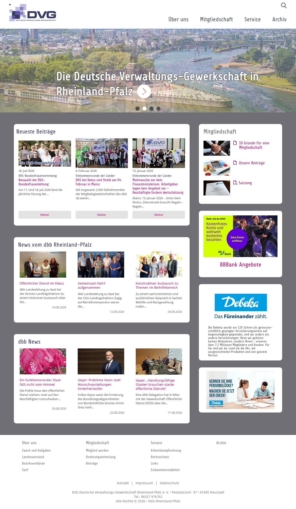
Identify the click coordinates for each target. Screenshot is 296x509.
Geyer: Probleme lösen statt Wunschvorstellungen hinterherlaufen (99, 384)
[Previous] (4, 71)
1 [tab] (138, 108)
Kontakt (123, 483)
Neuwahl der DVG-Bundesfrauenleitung (33, 182)
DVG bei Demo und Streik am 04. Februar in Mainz (99, 182)
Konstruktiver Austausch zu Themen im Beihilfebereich (157, 285)
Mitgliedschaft (216, 19)
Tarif (25, 470)
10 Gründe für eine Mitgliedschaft (254, 145)
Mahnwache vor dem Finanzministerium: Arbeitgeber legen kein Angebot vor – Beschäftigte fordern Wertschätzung (158, 186)
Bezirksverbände (33, 463)
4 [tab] (158, 108)
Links (154, 463)
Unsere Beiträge (252, 163)
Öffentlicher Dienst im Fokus (42, 283)
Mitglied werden (97, 450)
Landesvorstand (33, 457)
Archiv (279, 19)
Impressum (144, 483)
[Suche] (282, 6)
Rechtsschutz (160, 457)
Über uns (178, 19)
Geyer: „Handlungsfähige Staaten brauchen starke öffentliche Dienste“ (155, 384)
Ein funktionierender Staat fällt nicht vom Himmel (40, 382)
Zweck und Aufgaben (36, 450)
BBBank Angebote (240, 265)
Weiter (44, 215)
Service (252, 19)
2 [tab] (144, 108)
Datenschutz (169, 483)
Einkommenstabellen (165, 470)
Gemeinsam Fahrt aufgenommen (91, 285)
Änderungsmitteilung (101, 457)
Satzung (245, 183)
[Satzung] (217, 188)
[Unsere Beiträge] (217, 168)
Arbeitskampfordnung (166, 450)
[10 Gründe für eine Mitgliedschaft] (217, 148)
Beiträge (92, 463)
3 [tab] (151, 108)
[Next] (292, 71)
